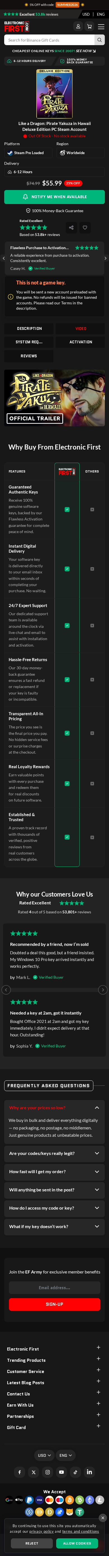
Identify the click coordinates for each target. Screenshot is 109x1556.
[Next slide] (105, 258)
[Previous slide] (6, 990)
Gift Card (16, 1427)
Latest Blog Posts (25, 1382)
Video (80, 328)
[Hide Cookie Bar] (103, 1518)
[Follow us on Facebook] (19, 1472)
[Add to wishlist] (85, 227)
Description (29, 328)
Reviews (29, 356)
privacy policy (41, 1531)
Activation (81, 342)
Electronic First (23, 1349)
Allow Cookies (77, 1543)
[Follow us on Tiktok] (75, 1472)
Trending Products (26, 1360)
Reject (31, 1543)
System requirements (30, 342)
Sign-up (54, 1304)
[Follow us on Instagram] (47, 1472)
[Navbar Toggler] (101, 26)
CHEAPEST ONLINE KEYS (52, 51)
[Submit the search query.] (99, 39)
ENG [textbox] (101, 14)
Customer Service (25, 1371)
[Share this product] (71, 227)
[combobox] (86, 14)
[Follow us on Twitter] (33, 1472)
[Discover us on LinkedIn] (89, 1472)
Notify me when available (59, 197)
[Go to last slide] (3, 258)
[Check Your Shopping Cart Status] (89, 26)
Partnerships (20, 1416)
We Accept (54, 1491)
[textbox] (86, 14)
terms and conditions (80, 1531)
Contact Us (18, 1394)
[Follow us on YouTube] (61, 1472)
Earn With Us (20, 1405)
